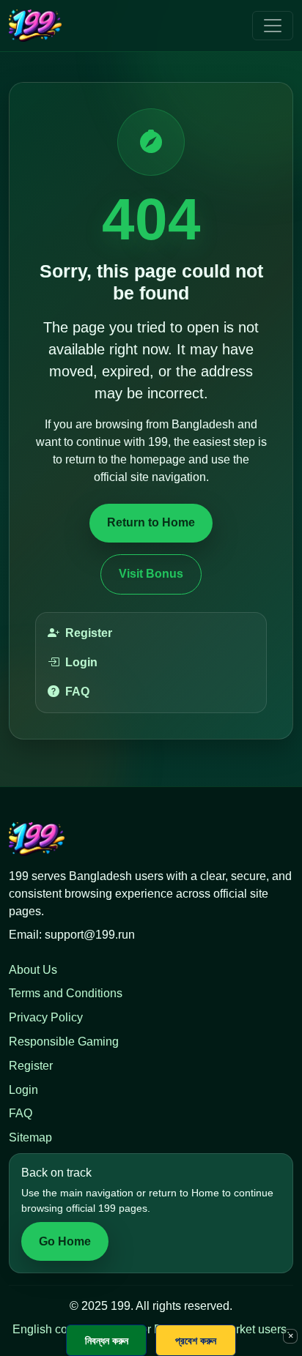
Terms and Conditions (65, 993)
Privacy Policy (46, 1017)
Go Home (65, 1241)
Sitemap (30, 1137)
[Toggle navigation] (272, 25)
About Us (33, 970)
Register (88, 633)
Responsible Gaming (64, 1041)
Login (81, 662)
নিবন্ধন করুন (106, 1340)
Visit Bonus (151, 573)
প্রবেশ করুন (195, 1340)
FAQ (77, 691)
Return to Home (151, 522)
